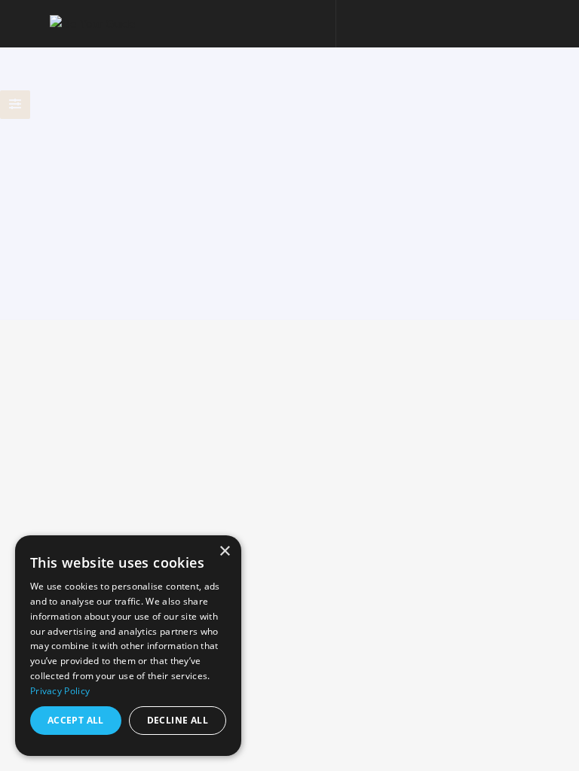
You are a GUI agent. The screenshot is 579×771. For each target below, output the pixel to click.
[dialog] (128, 645)
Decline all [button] (177, 720)
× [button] (224, 551)
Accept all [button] (75, 720)
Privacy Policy (60, 690)
